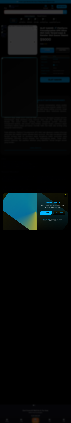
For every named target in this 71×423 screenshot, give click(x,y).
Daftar (60, 212)
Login (47, 212)
